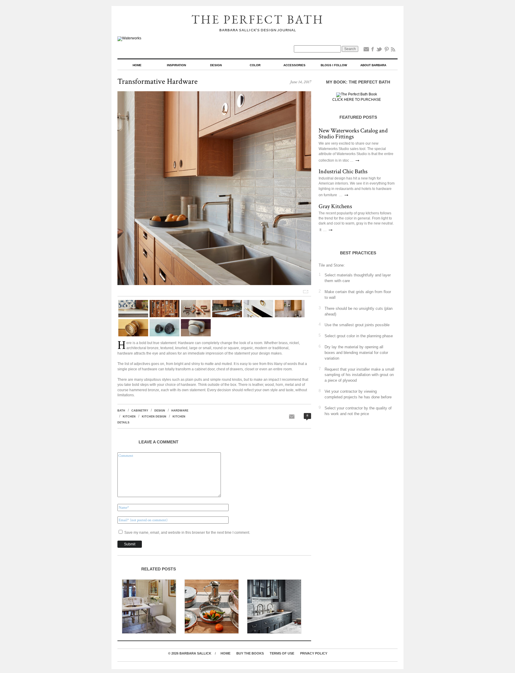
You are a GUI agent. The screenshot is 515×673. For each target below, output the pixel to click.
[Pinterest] (386, 50)
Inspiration (176, 65)
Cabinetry (139, 410)
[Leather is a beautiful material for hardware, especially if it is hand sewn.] (196, 316)
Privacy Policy (313, 653)
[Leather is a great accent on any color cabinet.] (133, 316)
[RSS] (393, 50)
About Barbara (373, 65)
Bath (121, 410)
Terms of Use (282, 653)
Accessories (294, 65)
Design (216, 65)
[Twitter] (379, 50)
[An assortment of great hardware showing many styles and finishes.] (164, 316)
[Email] (366, 50)
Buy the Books (250, 653)
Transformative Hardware (157, 81)
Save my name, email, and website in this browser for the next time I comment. (187, 532)
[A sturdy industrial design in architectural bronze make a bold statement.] (164, 335)
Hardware (179, 410)
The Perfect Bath (257, 19)
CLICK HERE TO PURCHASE (356, 100)
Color (255, 65)
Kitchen (129, 416)
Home (137, 65)
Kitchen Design (154, 416)
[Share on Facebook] (372, 50)
